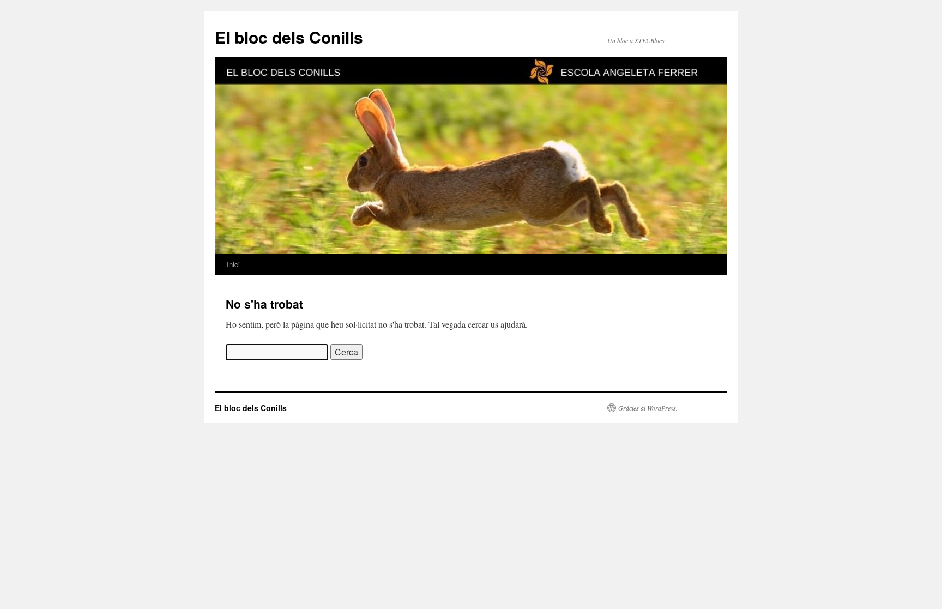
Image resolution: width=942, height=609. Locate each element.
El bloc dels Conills (289, 37)
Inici (233, 264)
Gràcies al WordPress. (648, 407)
